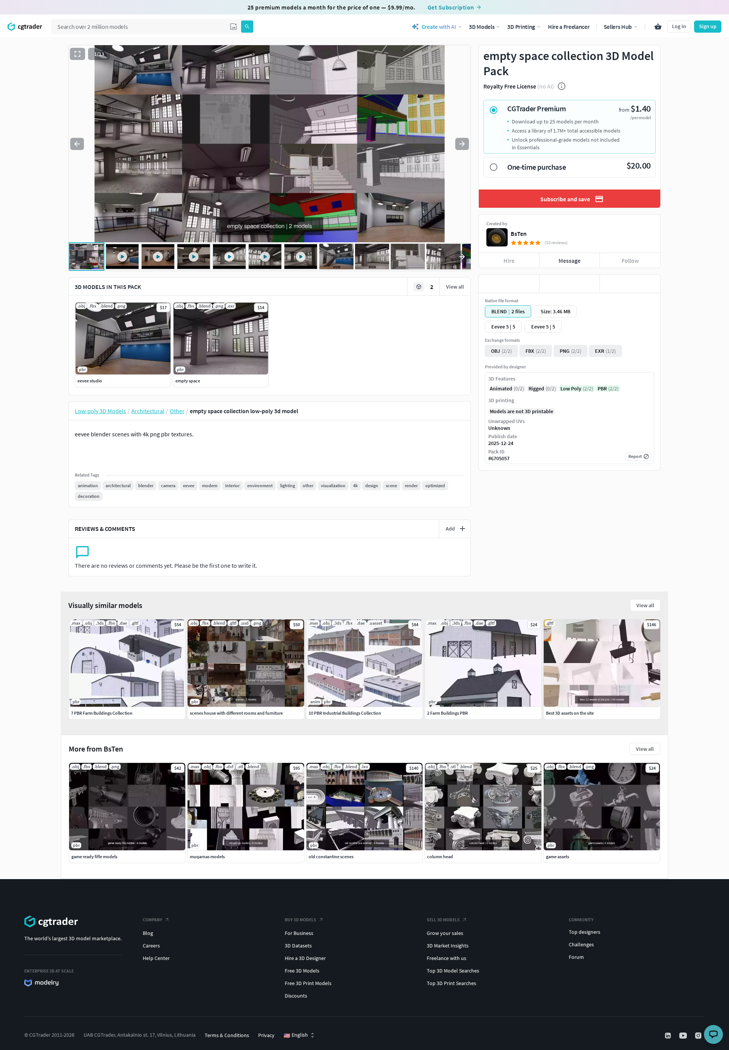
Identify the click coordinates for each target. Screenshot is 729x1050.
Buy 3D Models (300, 919)
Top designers (584, 931)
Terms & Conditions (227, 1035)
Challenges (581, 944)
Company (152, 919)
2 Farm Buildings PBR (447, 713)
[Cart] (658, 27)
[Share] (630, 284)
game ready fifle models (94, 856)
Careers (151, 945)
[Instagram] (699, 1035)
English (296, 1035)
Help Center (156, 958)
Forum (576, 957)
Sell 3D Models (443, 919)
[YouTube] (684, 1035)
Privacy (266, 1035)
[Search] (247, 27)
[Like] (509, 284)
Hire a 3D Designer (305, 958)
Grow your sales (445, 933)
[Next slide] (462, 144)
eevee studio (89, 381)
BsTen (519, 233)
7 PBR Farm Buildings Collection (102, 713)
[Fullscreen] (77, 54)
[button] (233, 27)
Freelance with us (446, 958)
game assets (557, 856)
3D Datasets (298, 945)
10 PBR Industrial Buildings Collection (345, 713)
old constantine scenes (331, 856)
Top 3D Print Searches (451, 983)
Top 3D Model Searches (453, 970)
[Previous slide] (77, 144)
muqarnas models (207, 856)
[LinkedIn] (668, 1035)
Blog (148, 933)
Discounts (296, 995)
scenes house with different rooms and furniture (236, 713)
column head (440, 856)
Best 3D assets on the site (570, 713)
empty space (187, 381)
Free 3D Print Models (308, 983)
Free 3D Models (302, 970)
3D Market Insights (448, 945)
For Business (299, 933)
